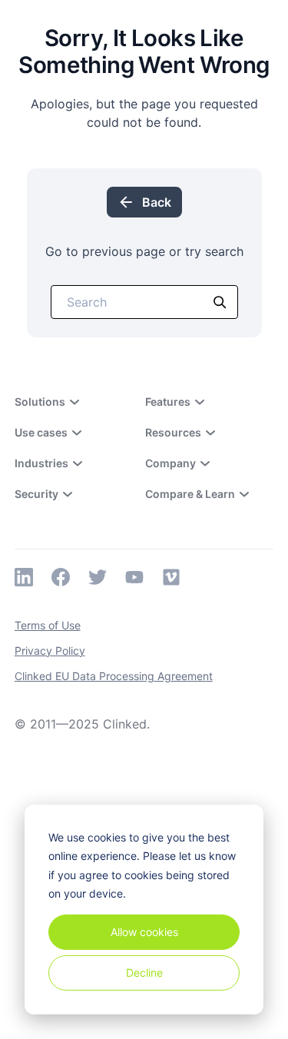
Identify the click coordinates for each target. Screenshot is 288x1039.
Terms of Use (48, 625)
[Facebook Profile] (60, 577)
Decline (144, 972)
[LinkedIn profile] (24, 577)
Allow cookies (144, 931)
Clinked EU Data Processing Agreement (114, 675)
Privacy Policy (50, 650)
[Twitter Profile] (97, 577)
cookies (107, 837)
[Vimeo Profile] (171, 577)
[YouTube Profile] (134, 577)
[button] (70, 402)
